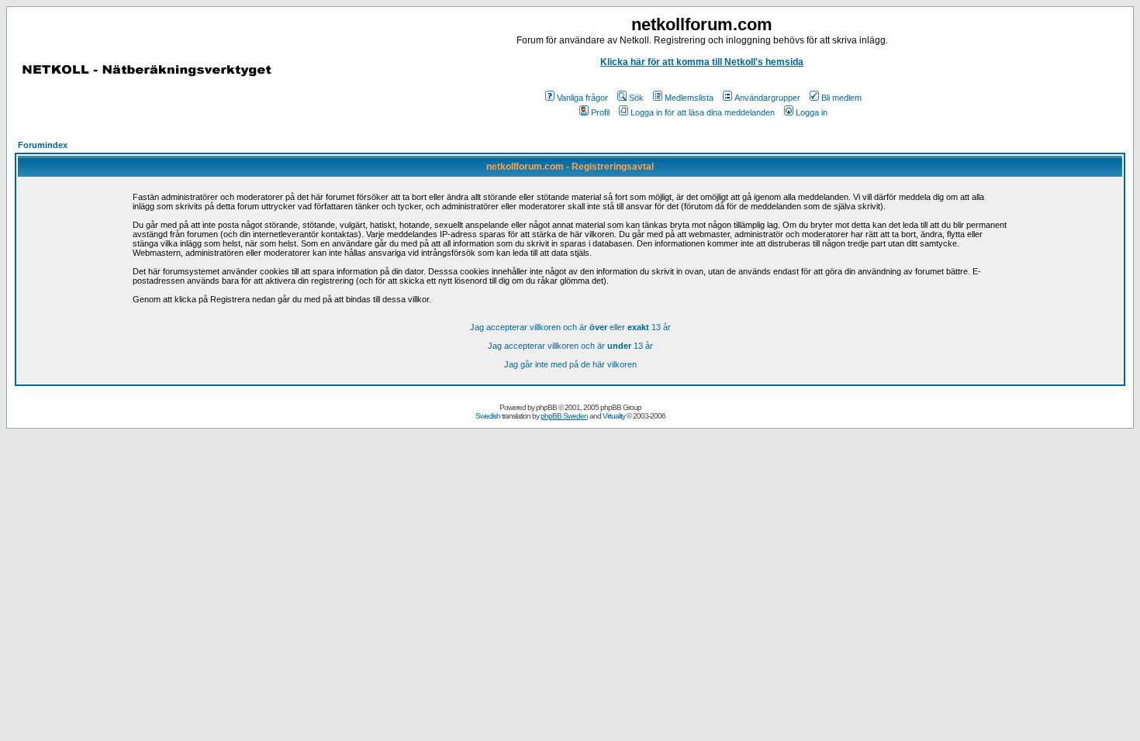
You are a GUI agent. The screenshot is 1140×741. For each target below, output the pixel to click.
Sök (636, 97)
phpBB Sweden (564, 416)
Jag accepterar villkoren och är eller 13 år (570, 327)
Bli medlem (841, 97)
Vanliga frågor (582, 97)
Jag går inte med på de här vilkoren (570, 364)
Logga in (811, 112)
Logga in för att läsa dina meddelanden (702, 112)
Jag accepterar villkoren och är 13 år (570, 345)
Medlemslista (689, 97)
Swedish (487, 416)
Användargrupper (767, 97)
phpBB (546, 407)
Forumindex (42, 145)
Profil (600, 112)
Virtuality (614, 416)
